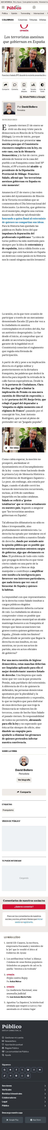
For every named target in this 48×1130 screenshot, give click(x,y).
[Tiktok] (4, 1075)
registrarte (28, 922)
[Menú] (3, 7)
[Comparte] (5, 85)
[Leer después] (24, 85)
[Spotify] (16, 1075)
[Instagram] (34, 1069)
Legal (4, 1101)
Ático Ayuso (17, 2)
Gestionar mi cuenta (14, 1038)
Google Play (13, 1120)
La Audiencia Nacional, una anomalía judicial (22, 991)
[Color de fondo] (42, 85)
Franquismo (8, 810)
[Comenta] (15, 85)
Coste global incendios (30, 2)
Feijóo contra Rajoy (17, 977)
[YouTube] (39, 1069)
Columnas (8, 20)
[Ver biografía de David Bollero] (24, 761)
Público (12, 1027)
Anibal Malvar (15, 981)
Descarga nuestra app (12, 1113)
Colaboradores (9, 1098)
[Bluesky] (28, 1069)
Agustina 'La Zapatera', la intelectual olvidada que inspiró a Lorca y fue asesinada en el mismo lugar (25, 1005)
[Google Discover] (10, 1069)
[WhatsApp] (22, 1075)
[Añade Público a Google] (4, 1069)
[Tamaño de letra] (33, 85)
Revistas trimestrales (12, 1094)
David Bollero (29, 106)
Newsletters (10, 1041)
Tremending (25, 13)
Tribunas (33, 20)
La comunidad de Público (17, 1051)
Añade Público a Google (34, 97)
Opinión (14, 13)
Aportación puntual (14, 1044)
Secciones (7, 1086)
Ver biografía (24, 780)
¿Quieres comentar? (24, 907)
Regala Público (12, 1048)
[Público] (19, 8)
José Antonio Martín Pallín (20, 997)
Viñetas (42, 20)
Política (5, 13)
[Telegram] (10, 1075)
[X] (22, 1069)
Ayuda (8, 1055)
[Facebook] (16, 1069)
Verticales (6, 1090)
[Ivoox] (28, 1075)
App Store (37, 1120)
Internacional (39, 13)
